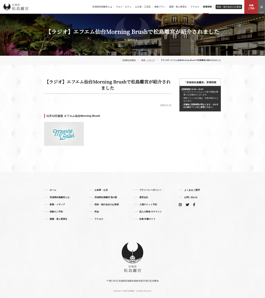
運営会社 (143, 197)
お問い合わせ (191, 197)
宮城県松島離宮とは (102, 7)
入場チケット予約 (148, 204)
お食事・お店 (101, 190)
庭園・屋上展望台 (178, 7)
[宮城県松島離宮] (16, 6)
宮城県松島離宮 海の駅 (106, 197)
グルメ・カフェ (123, 7)
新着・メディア (57, 204)
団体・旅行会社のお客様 (229, 7)
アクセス (194, 7)
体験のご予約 (56, 211)
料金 (97, 211)
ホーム (53, 190)
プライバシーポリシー (150, 190)
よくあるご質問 (192, 190)
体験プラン (159, 7)
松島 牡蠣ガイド (147, 219)
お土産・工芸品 (143, 7)
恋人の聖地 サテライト (150, 211)
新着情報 (207, 7)
